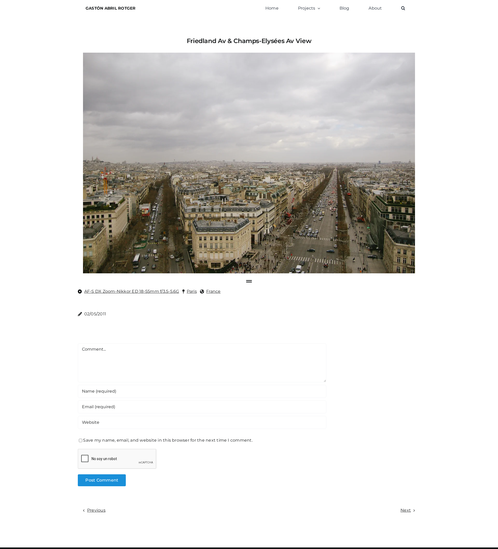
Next (405, 510)
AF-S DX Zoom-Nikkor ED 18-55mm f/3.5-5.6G (131, 291)
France (213, 291)
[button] (403, 8)
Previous (96, 510)
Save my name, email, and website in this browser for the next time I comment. (167, 440)
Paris (192, 291)
